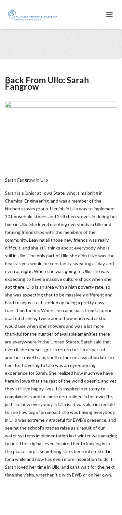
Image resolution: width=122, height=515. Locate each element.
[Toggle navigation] (109, 14)
